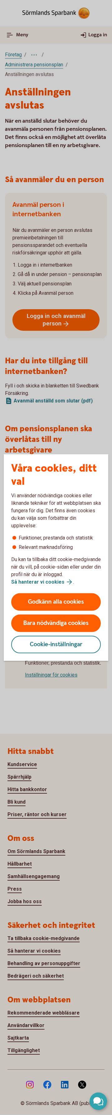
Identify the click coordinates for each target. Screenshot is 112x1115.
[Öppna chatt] (98, 1101)
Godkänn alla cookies (56, 602)
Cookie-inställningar (56, 644)
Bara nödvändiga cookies (56, 623)
